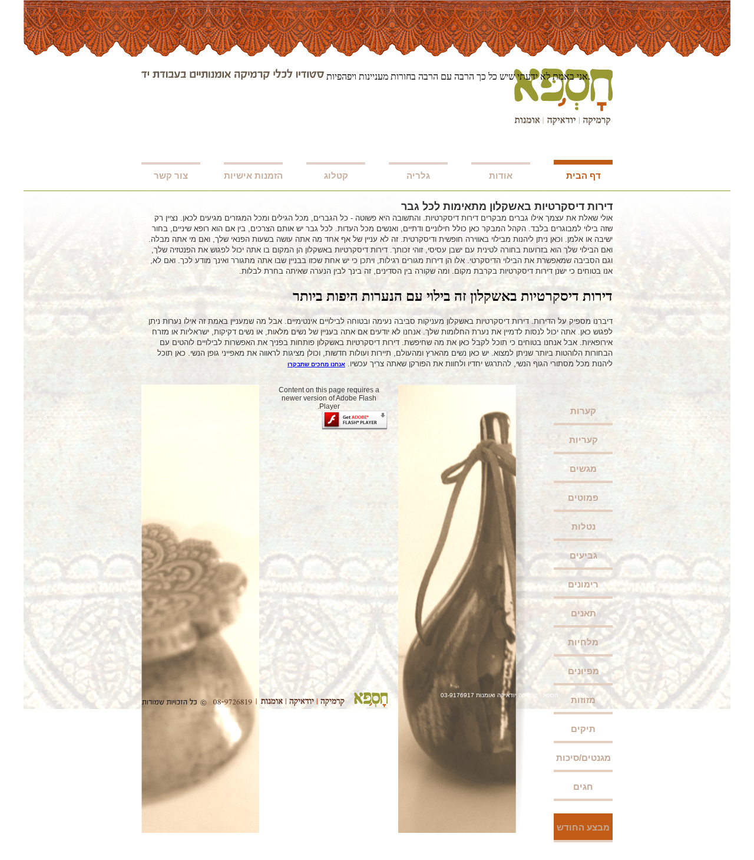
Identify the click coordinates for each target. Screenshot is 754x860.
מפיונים (583, 671)
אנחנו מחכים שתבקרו (316, 364)
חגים (583, 787)
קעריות (583, 440)
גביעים (583, 555)
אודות (500, 175)
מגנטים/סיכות (583, 758)
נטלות (583, 526)
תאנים (583, 613)
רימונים (583, 584)
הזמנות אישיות (253, 175)
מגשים (583, 469)
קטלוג (336, 175)
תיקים (583, 729)
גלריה (418, 175)
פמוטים (583, 498)
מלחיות (583, 642)
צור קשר (171, 175)
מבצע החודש (583, 827)
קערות (583, 411)
